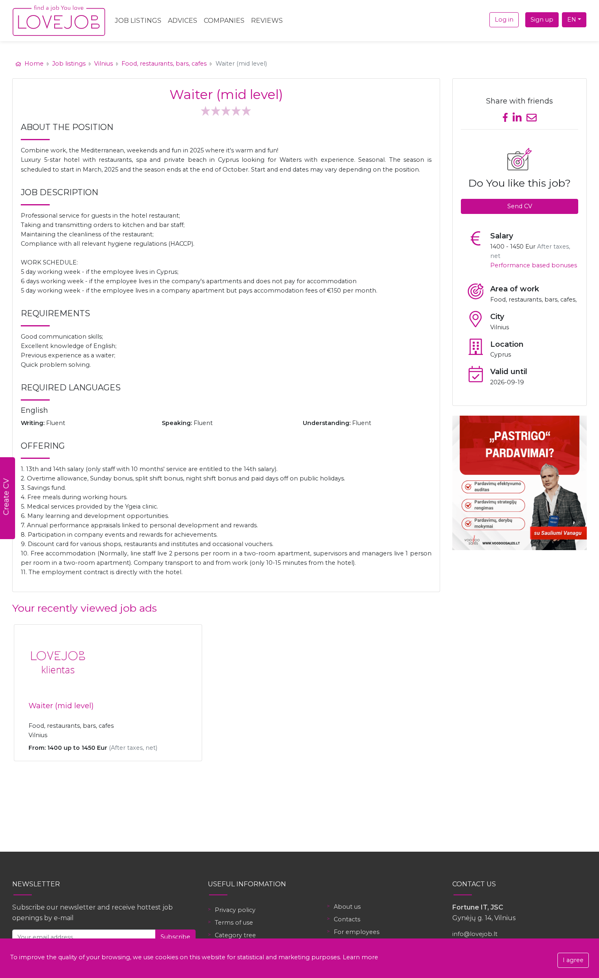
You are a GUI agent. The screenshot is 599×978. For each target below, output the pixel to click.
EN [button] (571, 19)
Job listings (69, 63)
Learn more (360, 957)
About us (347, 906)
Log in (504, 19)
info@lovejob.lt (475, 934)
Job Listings (138, 20)
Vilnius (103, 63)
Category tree (235, 935)
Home (34, 63)
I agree (573, 960)
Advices (182, 20)
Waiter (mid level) (61, 705)
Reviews (267, 20)
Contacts (347, 919)
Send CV (519, 206)
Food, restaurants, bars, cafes (164, 63)
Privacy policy (235, 910)
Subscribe (175, 937)
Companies (224, 20)
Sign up (542, 19)
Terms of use (234, 922)
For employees (356, 932)
